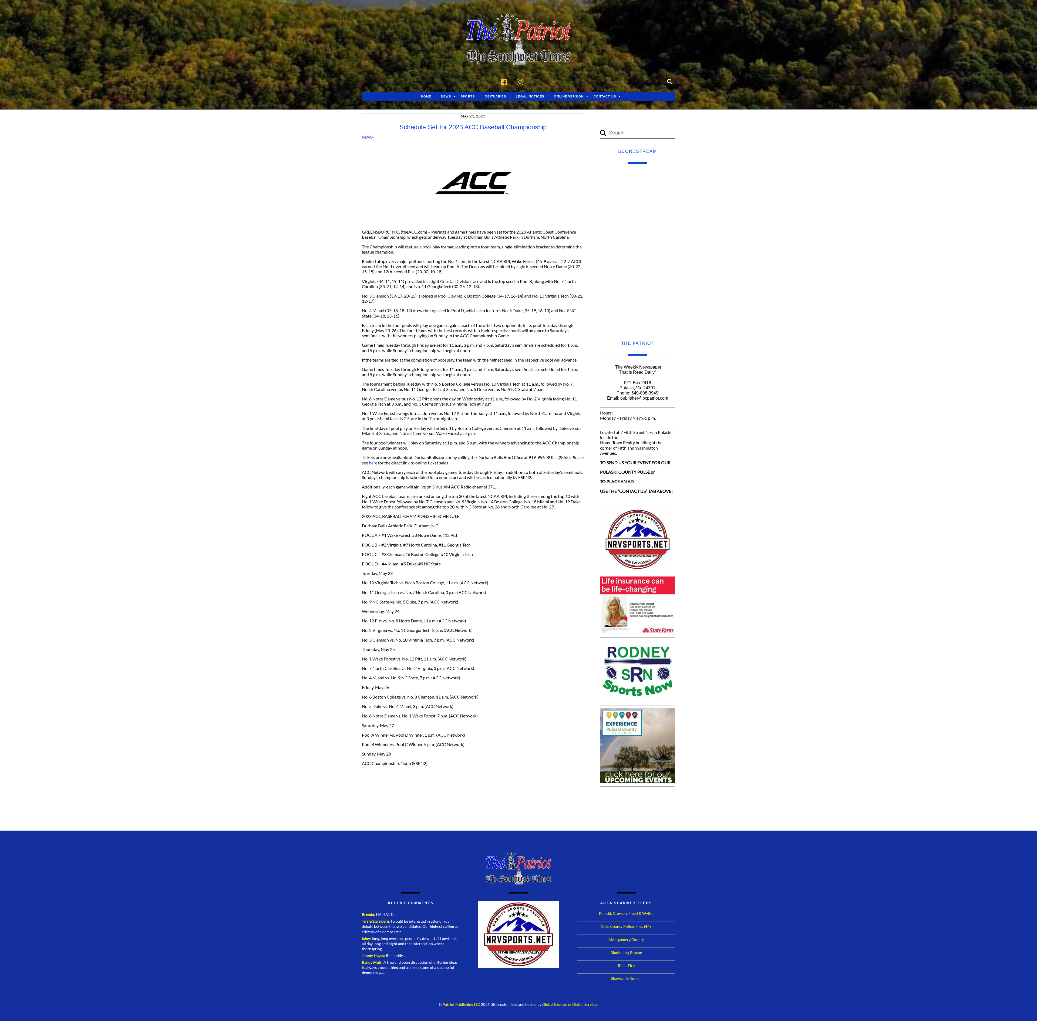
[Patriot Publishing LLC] (518, 57)
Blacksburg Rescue (626, 952)
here (373, 462)
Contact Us (605, 96)
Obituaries (495, 96)
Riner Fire (626, 965)
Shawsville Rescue (626, 978)
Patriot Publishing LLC (461, 1004)
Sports (468, 96)
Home (426, 96)
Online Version (569, 96)
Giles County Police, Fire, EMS (626, 926)
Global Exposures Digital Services (570, 1004)
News (446, 96)
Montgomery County (626, 939)
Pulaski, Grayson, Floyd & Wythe (626, 913)
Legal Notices (530, 96)
